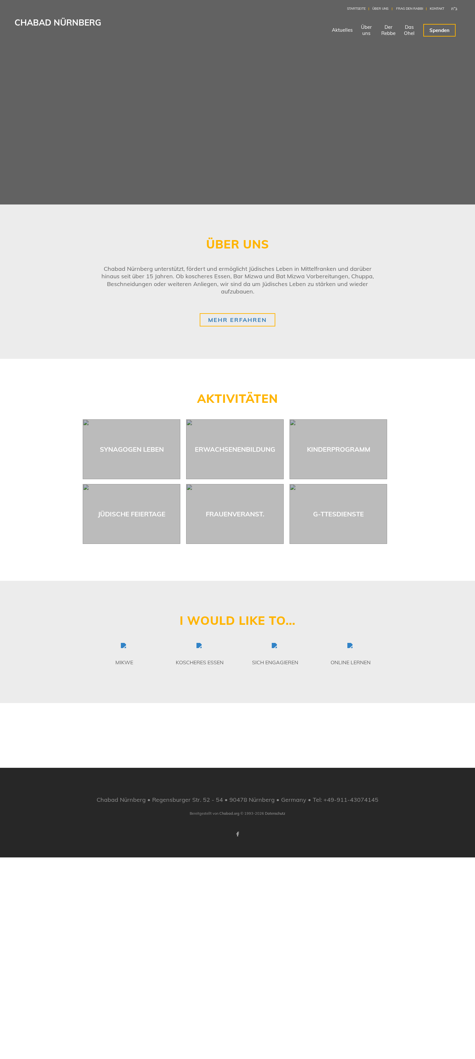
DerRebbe (388, 30)
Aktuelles (342, 30)
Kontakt (437, 8)
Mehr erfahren (237, 320)
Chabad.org (229, 813)
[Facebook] (237, 834)
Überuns (366, 30)
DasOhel (409, 30)
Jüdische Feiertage (131, 514)
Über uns (380, 8)
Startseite (356, 8)
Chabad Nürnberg (58, 22)
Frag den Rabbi (409, 8)
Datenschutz (275, 813)
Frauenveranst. (235, 514)
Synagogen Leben (132, 449)
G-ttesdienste (338, 514)
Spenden (439, 30)
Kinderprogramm (338, 449)
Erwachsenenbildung (235, 449)
